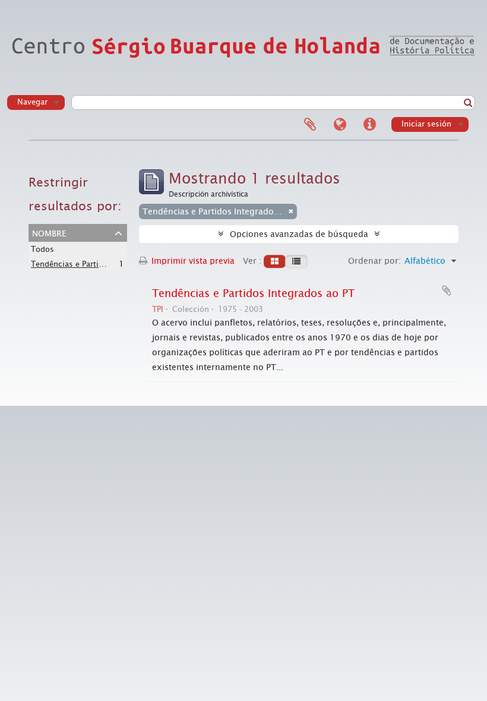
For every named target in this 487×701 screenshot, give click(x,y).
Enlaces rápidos (369, 125)
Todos (42, 249)
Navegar (32, 101)
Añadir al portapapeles (447, 290)
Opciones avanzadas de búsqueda (299, 234)
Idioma (340, 125)
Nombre (49, 232)
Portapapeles (310, 125)
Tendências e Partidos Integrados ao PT (104, 264)
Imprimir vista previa (192, 261)
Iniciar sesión (426, 123)
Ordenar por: (374, 261)
